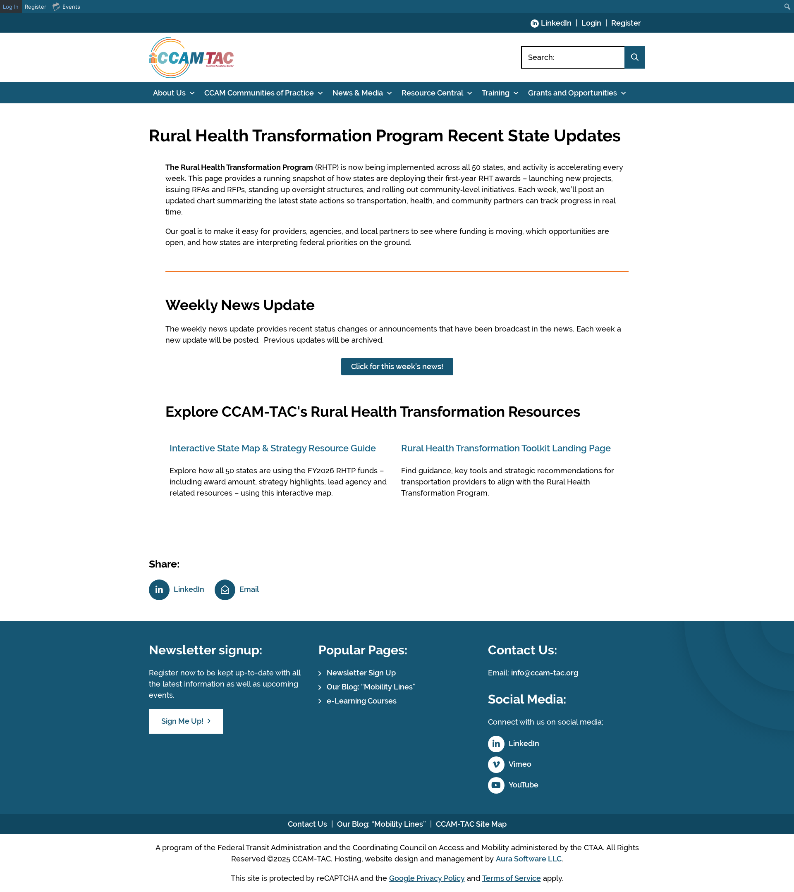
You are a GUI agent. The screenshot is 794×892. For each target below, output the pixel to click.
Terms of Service (511, 878)
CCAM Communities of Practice (259, 92)
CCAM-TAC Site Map (471, 824)
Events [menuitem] (71, 6)
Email (249, 589)
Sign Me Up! (182, 721)
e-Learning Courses (362, 700)
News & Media (357, 92)
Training (495, 92)
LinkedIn (556, 23)
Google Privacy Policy (427, 878)
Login (591, 23)
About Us (169, 92)
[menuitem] (787, 6)
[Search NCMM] (634, 57)
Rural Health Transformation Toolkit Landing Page (506, 448)
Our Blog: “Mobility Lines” (371, 686)
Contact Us (307, 824)
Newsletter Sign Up (361, 672)
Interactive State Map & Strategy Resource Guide (274, 448)
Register (626, 23)
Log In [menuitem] (11, 6)
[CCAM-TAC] (191, 57)
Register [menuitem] (35, 6)
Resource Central (432, 92)
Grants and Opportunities (572, 92)
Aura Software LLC (529, 858)
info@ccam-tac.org (544, 672)
